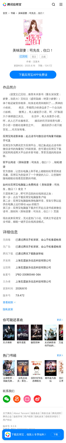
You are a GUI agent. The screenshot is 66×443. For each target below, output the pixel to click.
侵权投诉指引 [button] (51, 416)
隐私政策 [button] (8, 309)
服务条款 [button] (35, 413)
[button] (12, 4)
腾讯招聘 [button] (56, 413)
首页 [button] (5, 13)
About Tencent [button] (21, 413)
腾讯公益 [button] (7, 416)
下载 (55, 434)
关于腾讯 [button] (7, 413)
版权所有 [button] (18, 416)
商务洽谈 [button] (46, 413)
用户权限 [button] (28, 416)
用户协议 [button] (7, 419)
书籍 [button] (13, 13)
